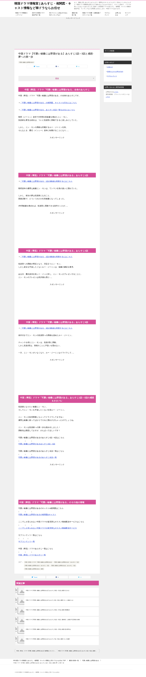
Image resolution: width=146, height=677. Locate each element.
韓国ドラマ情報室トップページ (21, 14)
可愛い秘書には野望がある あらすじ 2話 (37, 565)
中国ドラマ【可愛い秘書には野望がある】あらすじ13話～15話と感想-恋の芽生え (48, 629)
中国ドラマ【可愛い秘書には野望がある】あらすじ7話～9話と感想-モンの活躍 (48, 639)
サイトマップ (128, 14)
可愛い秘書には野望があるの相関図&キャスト (37, 515)
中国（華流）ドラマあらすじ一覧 (32, 555)
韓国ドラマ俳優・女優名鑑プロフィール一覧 (91, 14)
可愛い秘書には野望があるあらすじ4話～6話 (36, 444)
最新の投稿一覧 (74, 14)
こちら (116, 92)
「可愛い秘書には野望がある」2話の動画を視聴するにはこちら (46, 257)
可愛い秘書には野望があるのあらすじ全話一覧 (37, 457)
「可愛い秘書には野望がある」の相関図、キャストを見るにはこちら (48, 103)
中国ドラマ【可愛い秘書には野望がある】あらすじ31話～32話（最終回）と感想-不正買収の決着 (53, 619)
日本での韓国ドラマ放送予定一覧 (38, 14)
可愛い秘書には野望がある (26, 62)
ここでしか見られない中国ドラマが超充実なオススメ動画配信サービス (47, 528)
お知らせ (110, 67)
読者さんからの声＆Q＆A (115, 71)
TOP (40, 660)
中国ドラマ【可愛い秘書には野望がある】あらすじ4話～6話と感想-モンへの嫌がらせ (49, 600)
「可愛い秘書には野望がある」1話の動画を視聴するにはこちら (46, 181)
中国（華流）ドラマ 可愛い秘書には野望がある (38, 562)
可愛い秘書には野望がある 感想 (34, 569)
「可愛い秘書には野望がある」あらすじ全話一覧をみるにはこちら (47, 110)
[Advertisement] (73, 33)
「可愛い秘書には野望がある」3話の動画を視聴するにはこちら (46, 328)
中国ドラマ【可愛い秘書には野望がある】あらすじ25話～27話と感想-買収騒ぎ (48, 610)
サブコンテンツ (107, 14)
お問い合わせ (118, 14)
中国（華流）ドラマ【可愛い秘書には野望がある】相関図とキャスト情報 (36, 651)
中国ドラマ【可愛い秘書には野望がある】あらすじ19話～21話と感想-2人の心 (47, 590)
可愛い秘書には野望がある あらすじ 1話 (66, 562)
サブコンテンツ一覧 (26, 542)
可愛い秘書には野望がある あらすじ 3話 (63, 565)
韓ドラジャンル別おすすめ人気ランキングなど (58, 14)
